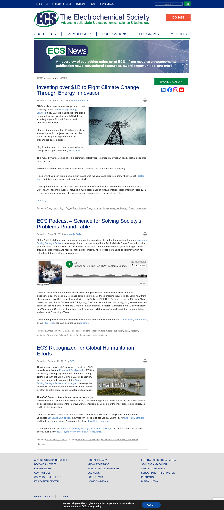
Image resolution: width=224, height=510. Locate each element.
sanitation (41, 335)
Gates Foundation (114, 331)
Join (48, 4)
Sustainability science (56, 439)
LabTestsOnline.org (134, 417)
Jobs (68, 4)
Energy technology (55, 208)
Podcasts (75, 331)
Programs (149, 34)
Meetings (180, 34)
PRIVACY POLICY (43, 496)
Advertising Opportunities (51, 460)
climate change (101, 208)
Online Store (42, 468)
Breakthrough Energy (83, 208)
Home (40, 78)
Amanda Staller (80, 100)
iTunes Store (126, 319)
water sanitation (99, 335)
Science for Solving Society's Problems (66, 335)
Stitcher (84, 323)
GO (187, 3)
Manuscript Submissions (103, 468)
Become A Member (45, 464)
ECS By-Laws (95, 477)
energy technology (119, 208)
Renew (58, 4)
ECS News (94, 472)
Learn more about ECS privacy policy (82, 506)
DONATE (178, 17)
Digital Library (107, 4)
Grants (66, 331)
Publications (114, 34)
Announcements (54, 331)
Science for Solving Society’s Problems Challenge (86, 428)
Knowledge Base (98, 464)
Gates (132, 208)
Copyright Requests (47, 477)
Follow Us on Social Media (158, 460)
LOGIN (39, 4)
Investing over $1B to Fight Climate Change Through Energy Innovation (88, 90)
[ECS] (92, 18)
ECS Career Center (46, 481)
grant (126, 331)
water (88, 335)
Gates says (75, 150)
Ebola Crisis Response (98, 421)
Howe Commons (98, 481)
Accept (151, 504)
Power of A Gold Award (71, 370)
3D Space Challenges (59, 417)
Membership (79, 34)
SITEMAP (63, 496)
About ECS (45, 34)
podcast (134, 331)
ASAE (79, 439)
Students (80, 4)
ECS (72, 361)
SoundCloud (140, 319)
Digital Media (149, 481)
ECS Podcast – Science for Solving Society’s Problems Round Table (89, 224)
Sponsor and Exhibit (154, 464)
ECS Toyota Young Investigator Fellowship (79, 431)
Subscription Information (158, 472)
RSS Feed (49, 323)
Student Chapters (153, 468)
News (92, 4)
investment (141, 208)
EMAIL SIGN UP (171, 81)
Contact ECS (42, 472)
